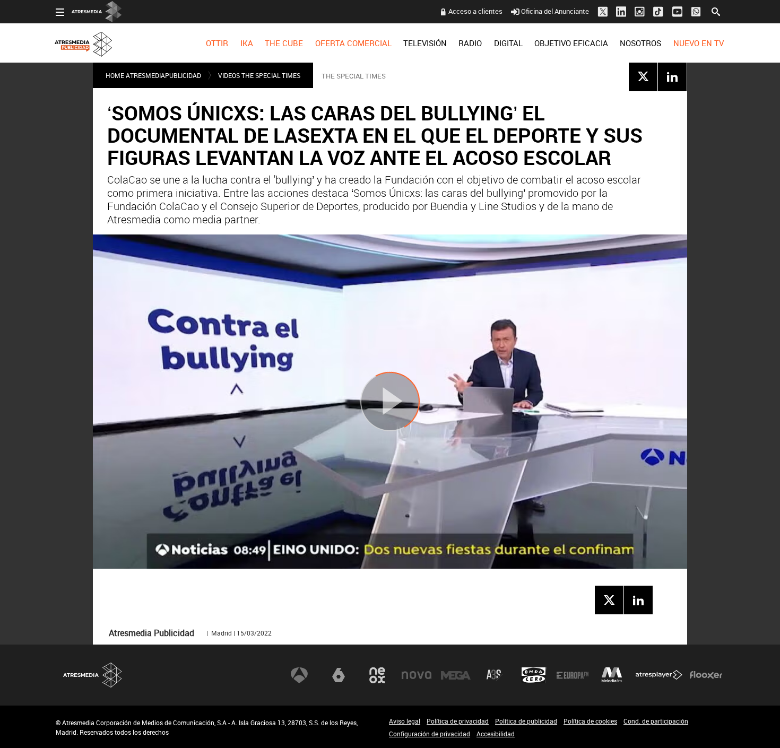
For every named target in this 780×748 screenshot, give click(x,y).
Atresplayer (659, 675)
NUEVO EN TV (698, 43)
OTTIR (217, 43)
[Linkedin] (672, 76)
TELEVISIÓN (425, 43)
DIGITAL (508, 43)
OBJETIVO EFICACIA (571, 43)
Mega (456, 675)
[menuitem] (217, 43)
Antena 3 (299, 675)
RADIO (470, 43)
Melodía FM (612, 675)
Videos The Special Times (259, 75)
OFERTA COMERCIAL (353, 43)
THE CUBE (284, 43)
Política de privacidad (458, 721)
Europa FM (572, 675)
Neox (377, 675)
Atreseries (494, 675)
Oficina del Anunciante (555, 11)
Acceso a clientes (475, 11)
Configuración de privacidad (429, 733)
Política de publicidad (526, 721)
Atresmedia (93, 675)
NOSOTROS (640, 43)
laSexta (338, 675)
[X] (643, 76)
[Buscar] (715, 10)
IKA (246, 43)
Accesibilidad (495, 733)
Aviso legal (404, 721)
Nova (416, 675)
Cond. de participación (655, 721)
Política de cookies (590, 721)
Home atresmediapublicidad (153, 75)
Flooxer (706, 675)
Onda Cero (534, 675)
